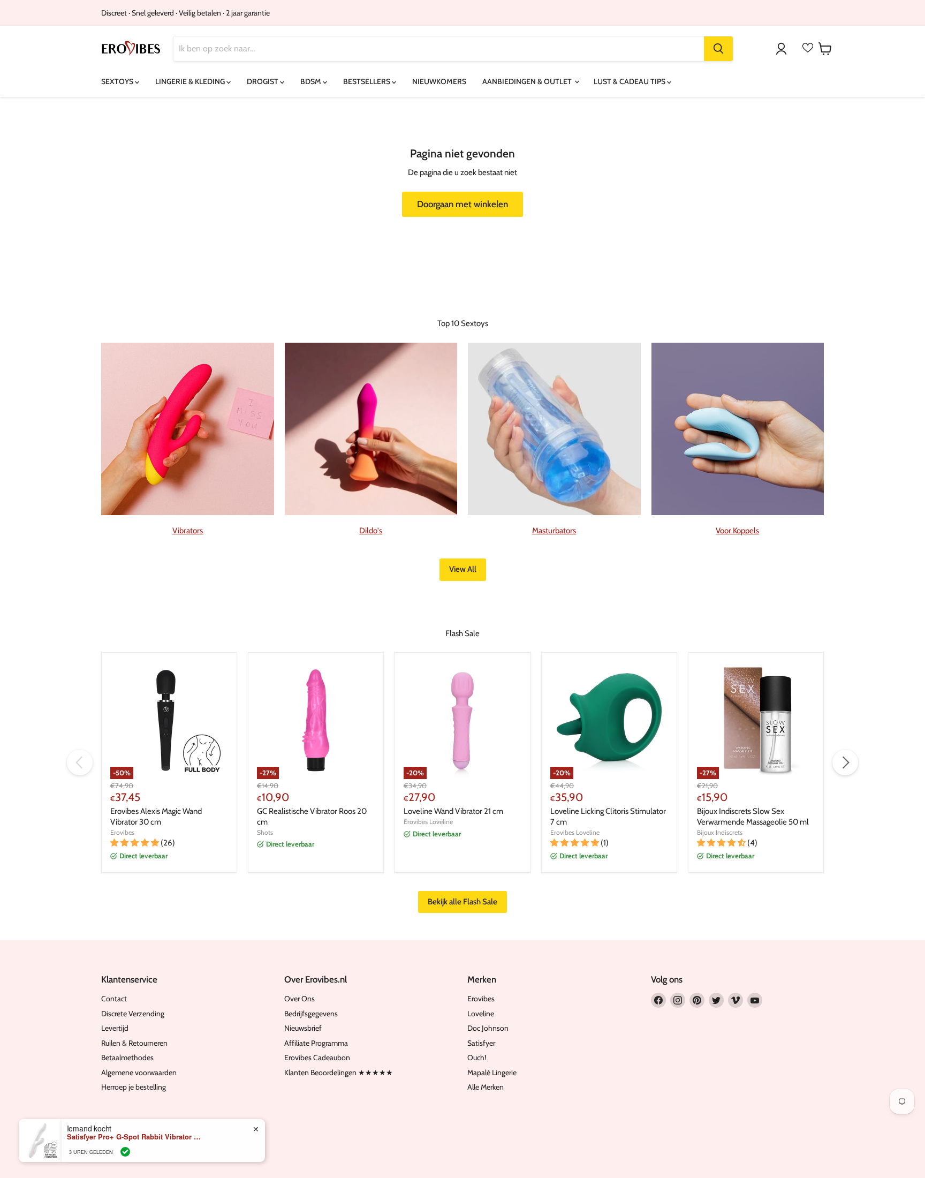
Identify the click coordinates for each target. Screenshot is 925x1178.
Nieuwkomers (439, 81)
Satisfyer (481, 1043)
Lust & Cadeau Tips (630, 81)
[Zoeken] (718, 48)
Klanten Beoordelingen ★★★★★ (338, 1072)
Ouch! (476, 1057)
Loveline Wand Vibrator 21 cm (453, 811)
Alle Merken (485, 1087)
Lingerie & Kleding (190, 81)
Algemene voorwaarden (139, 1072)
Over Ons (299, 998)
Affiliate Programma (316, 1043)
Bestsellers (367, 81)
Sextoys (118, 81)
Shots (265, 832)
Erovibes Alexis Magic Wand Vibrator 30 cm (156, 816)
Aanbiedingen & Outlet (527, 81)
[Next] (845, 762)
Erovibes (122, 832)
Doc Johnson (488, 1028)
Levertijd (114, 1028)
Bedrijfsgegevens (311, 1013)
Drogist (263, 81)
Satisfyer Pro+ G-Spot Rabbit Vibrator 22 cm (134, 1136)
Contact (114, 998)
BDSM (311, 81)
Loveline (480, 1013)
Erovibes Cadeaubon (317, 1057)
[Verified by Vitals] (125, 1152)
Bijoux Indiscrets (719, 832)
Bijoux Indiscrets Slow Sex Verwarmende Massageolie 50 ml (753, 816)
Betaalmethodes (127, 1057)
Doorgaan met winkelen (462, 204)
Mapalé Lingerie (492, 1072)
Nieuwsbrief (303, 1028)
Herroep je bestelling (133, 1087)
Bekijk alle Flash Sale (462, 902)
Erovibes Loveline (428, 822)
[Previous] (80, 762)
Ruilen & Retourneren (134, 1043)
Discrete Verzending (132, 1013)
